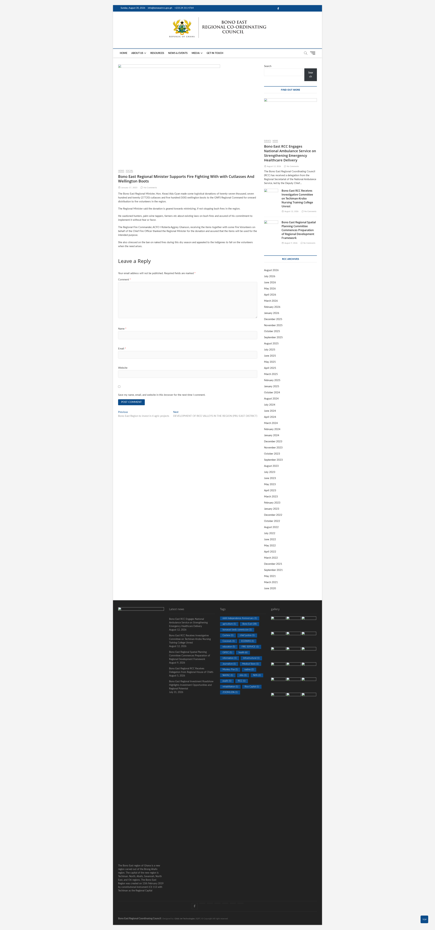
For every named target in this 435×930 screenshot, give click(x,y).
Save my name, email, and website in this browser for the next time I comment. (161, 395)
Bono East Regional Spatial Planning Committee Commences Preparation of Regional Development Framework (299, 230)
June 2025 (270, 356)
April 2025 (270, 368)
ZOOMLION (230, 692)
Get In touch (215, 53)
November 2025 (273, 325)
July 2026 (269, 276)
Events (267, 141)
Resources (157, 53)
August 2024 (271, 398)
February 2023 (272, 502)
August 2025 (271, 343)
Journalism (229, 664)
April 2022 (270, 551)
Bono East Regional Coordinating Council (139, 918)
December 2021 (273, 564)
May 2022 (270, 545)
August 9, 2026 (290, 243)
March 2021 (271, 582)
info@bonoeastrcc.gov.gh (160, 8)
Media (196, 53)
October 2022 (272, 521)
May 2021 (270, 576)
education (229, 647)
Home (123, 53)
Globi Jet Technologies (185, 919)
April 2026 (270, 295)
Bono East (249, 624)
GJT (198, 919)
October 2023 (272, 454)
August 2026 (271, 270)
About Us (137, 53)
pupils (227, 681)
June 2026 (270, 282)
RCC (241, 681)
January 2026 (271, 313)
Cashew (228, 635)
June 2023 (270, 478)
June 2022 (270, 539)
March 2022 (271, 558)
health (243, 652)
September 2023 (273, 460)
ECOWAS (247, 641)
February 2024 (272, 429)
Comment (124, 279)
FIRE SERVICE (250, 647)
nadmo (249, 669)
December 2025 (273, 319)
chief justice (247, 635)
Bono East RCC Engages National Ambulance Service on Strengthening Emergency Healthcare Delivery (290, 153)
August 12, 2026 (273, 166)
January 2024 (271, 435)
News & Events (178, 53)
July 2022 (269, 533)
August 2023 (271, 466)
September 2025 (273, 337)
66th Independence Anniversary (240, 618)
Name (122, 329)
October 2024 (272, 392)
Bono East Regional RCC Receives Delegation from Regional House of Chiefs (191, 670)
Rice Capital (252, 687)
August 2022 (271, 527)
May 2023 (270, 484)
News (121, 171)
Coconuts (229, 641)
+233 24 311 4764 (184, 8)
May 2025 (270, 362)
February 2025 (272, 380)
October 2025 (272, 331)
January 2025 (271, 386)
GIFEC (227, 652)
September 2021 (273, 570)
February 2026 (272, 307)
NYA (257, 675)
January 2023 (271, 509)
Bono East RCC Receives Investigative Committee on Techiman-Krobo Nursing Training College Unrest (297, 198)
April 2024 (270, 417)
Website (122, 368)
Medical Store (250, 664)
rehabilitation (230, 687)
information (230, 658)
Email (122, 348)
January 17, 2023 (129, 188)
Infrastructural (251, 658)
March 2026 (271, 301)
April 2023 (270, 490)
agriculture (229, 624)
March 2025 (271, 374)
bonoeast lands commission (237, 630)
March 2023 (271, 496)
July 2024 (269, 405)
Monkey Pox (230, 669)
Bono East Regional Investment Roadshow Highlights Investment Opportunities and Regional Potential (191, 685)
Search (267, 66)
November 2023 (273, 447)
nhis (243, 675)
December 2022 (273, 515)
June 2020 (270, 588)
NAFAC (228, 675)
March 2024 (271, 423)
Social (129, 171)
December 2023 (273, 441)
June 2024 (270, 411)
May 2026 (270, 288)
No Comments (150, 188)
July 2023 (269, 472)
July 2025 (269, 349)
